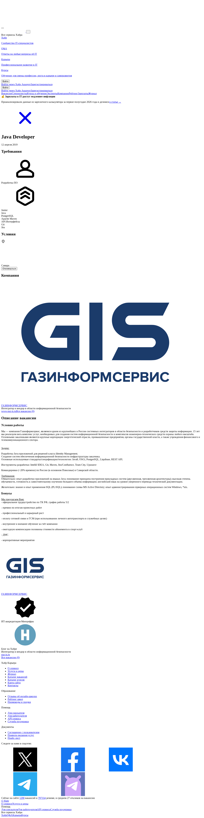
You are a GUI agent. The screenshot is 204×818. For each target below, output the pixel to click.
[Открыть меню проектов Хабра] (2, 28)
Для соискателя (16, 713)
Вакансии (6, 93)
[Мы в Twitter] (25, 770)
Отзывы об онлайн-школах (22, 696)
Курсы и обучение (37, 93)
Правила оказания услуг (21, 735)
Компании (63, 93)
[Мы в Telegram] (25, 795)
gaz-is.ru (5, 654)
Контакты (13, 685)
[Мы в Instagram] (169, 770)
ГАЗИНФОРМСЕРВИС (14, 405)
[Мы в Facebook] (73, 770)
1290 (22, 798)
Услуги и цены (16, 671)
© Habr (5, 801)
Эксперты (52, 93)
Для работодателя (17, 715)
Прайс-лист (14, 738)
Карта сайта (14, 682)
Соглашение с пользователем (23, 732)
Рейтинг (73, 93)
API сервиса (14, 718)
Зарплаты (83, 93)
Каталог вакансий (17, 677)
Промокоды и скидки (19, 702)
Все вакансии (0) (25, 411)
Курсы (24, 815)
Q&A (10, 815)
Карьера (17, 815)
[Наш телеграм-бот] (73, 795)
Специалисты (19, 93)
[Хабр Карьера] (13, 31)
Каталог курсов (16, 679)
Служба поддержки (18, 721)
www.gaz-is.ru (8, 411)
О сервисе (13, 668)
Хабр (4, 815)
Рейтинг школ (15, 699)
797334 (42, 798)
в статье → (115, 102)
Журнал (92, 93)
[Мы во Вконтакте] (121, 770)
